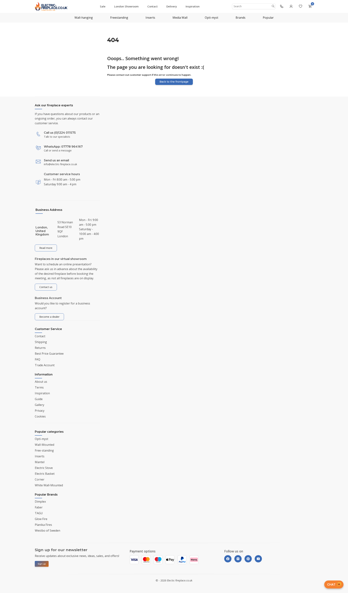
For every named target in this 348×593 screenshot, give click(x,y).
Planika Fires (43, 525)
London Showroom (126, 6)
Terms (39, 387)
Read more (45, 248)
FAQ (37, 359)
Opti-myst (211, 18)
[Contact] (281, 6)
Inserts (150, 18)
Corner (39, 479)
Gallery (39, 405)
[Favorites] (300, 6)
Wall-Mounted (44, 445)
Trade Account (45, 365)
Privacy (39, 411)
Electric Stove (44, 468)
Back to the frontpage (174, 81)
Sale (102, 6)
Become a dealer (49, 316)
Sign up (42, 564)
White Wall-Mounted (49, 485)
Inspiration (193, 6)
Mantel (39, 462)
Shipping (41, 342)
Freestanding (119, 18)
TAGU (39, 513)
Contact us (45, 287)
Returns (40, 348)
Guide (39, 399)
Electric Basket (45, 474)
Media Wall (180, 18)
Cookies (40, 416)
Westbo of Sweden (47, 531)
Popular (268, 18)
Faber (39, 507)
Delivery (171, 6)
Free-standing (44, 450)
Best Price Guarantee (49, 354)
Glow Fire (41, 519)
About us (41, 382)
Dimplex (40, 502)
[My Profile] (291, 6)
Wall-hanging (83, 18)
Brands (240, 18)
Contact (152, 6)
